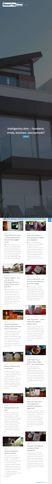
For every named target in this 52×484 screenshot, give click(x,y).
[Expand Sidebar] (49, 220)
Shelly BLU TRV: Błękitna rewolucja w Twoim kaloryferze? (35, 448)
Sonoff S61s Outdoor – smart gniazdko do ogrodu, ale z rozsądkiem (35, 237)
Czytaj (26, 136)
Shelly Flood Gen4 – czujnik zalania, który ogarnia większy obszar (35, 321)
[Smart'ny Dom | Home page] (13, 5)
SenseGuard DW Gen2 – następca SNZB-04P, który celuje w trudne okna (12, 326)
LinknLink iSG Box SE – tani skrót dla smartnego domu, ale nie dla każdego (35, 281)
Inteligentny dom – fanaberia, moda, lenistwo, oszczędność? (26, 130)
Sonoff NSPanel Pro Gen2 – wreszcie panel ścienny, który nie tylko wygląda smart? (12, 238)
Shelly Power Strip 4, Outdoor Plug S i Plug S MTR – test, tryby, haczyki (35, 362)
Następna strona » (41, 482)
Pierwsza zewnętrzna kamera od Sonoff (11, 452)
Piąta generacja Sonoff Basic (11, 409)
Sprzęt (6, 233)
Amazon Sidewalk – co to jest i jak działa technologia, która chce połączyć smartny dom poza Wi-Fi (12, 282)
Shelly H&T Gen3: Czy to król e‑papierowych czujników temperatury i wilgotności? (34, 405)
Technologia (7, 275)
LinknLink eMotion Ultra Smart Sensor (12, 367)
